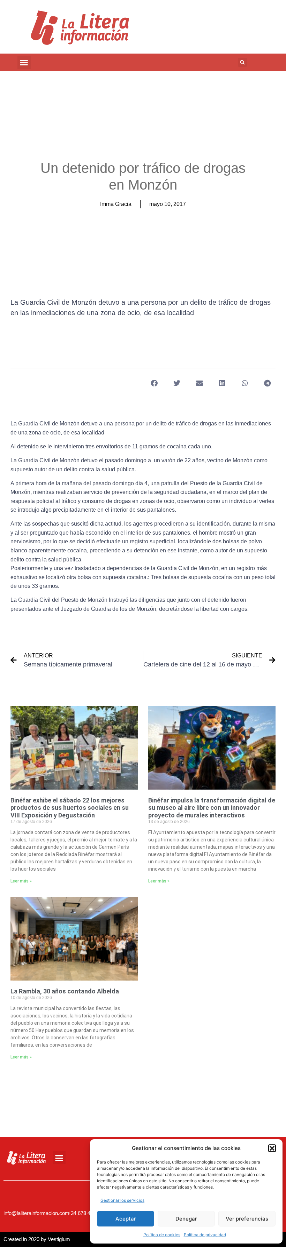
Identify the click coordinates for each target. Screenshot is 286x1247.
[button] (272, 1148)
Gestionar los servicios (122, 1200)
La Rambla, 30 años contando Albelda (64, 991)
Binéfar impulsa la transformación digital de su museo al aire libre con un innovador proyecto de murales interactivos (211, 808)
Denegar (186, 1218)
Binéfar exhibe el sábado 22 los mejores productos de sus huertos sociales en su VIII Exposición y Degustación (69, 808)
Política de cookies (161, 1234)
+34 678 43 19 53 (87, 1213)
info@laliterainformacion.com (36, 1213)
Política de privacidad (205, 1234)
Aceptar (125, 1218)
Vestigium (59, 1239)
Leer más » (21, 881)
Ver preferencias (247, 1218)
